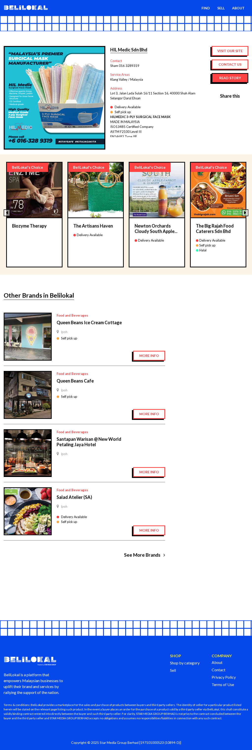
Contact (218, 669)
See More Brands (142, 554)
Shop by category (185, 662)
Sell (173, 670)
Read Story (230, 78)
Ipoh (64, 332)
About (217, 662)
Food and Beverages (72, 315)
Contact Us (230, 64)
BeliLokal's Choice (27, 167)
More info (149, 355)
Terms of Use (223, 684)
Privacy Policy (224, 677)
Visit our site (230, 51)
